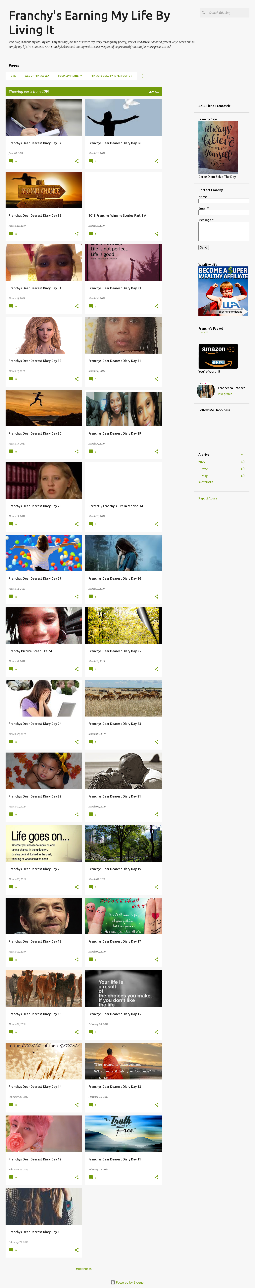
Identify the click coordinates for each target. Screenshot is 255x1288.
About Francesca (37, 76)
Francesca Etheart (231, 388)
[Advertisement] (178, 159)
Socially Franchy (70, 76)
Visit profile (225, 394)
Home (12, 76)
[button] (76, 161)
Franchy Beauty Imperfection (111, 76)
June (205, 469)
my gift (203, 332)
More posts (84, 1269)
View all (154, 92)
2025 (201, 462)
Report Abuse (207, 498)
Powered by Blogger (130, 1282)
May (205, 476)
